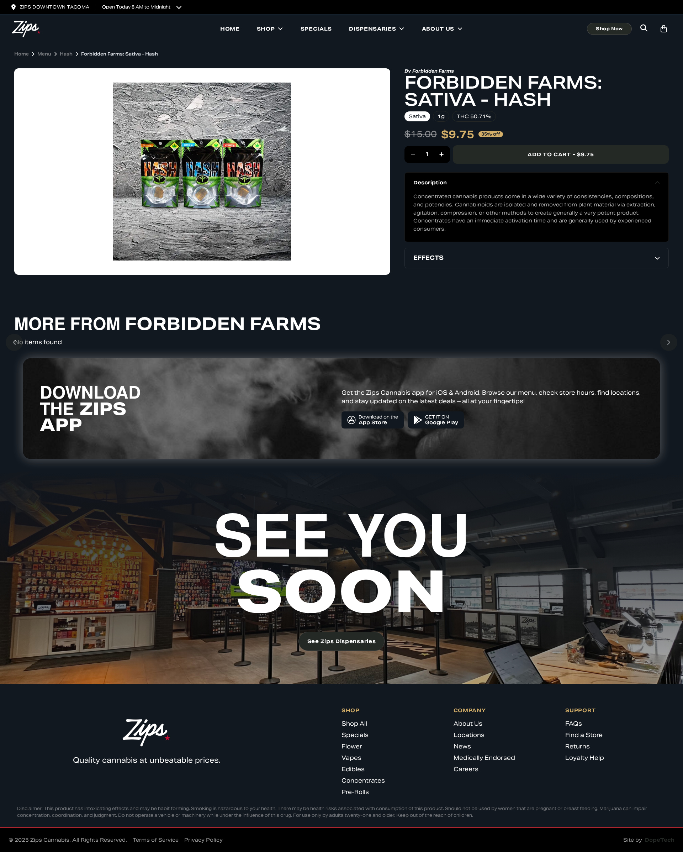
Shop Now (609, 28)
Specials (316, 29)
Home (230, 29)
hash (66, 54)
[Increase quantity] (441, 154)
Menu (44, 54)
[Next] (668, 342)
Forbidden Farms (433, 71)
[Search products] (643, 29)
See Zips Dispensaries (341, 641)
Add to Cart (561, 154)
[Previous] (14, 342)
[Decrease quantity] (413, 154)
